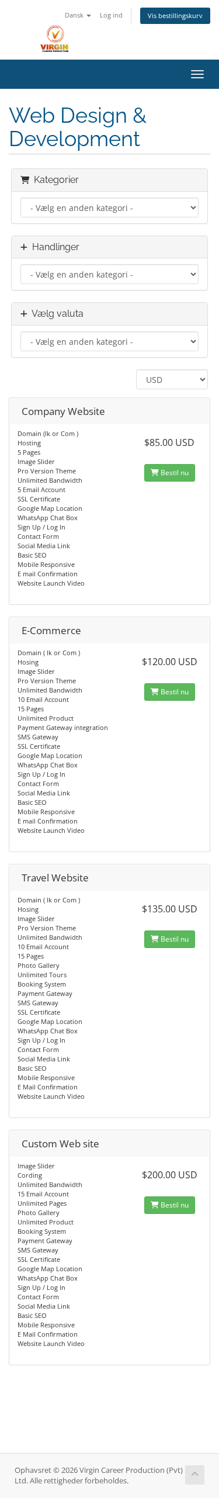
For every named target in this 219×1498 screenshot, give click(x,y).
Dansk (75, 15)
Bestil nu (174, 473)
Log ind (111, 15)
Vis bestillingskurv (175, 15)
